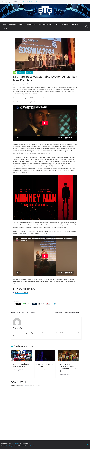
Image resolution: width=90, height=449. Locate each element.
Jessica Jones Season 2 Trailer (44, 365)
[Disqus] (45, 411)
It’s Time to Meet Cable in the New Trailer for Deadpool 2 (68, 367)
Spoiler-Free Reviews (45, 24)
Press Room (29, 72)
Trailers (21, 24)
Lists (56, 24)
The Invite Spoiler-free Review (31, 2)
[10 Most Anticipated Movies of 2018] (21, 352)
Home (5, 24)
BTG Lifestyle (27, 84)
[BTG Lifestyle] (45, 5)
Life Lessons (65, 24)
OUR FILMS (12, 24)
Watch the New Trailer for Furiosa (24, 313)
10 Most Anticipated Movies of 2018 (21, 365)
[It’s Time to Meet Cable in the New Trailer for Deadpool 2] (68, 352)
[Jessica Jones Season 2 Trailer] (45, 352)
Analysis (75, 24)
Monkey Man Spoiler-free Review (66, 313)
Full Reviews (31, 24)
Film (15, 72)
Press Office (21, 72)
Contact (6, 28)
